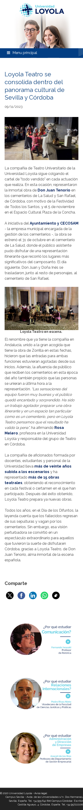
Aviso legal (40, 793)
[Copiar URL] (56, 595)
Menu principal (24, 53)
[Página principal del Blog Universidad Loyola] (41, 24)
